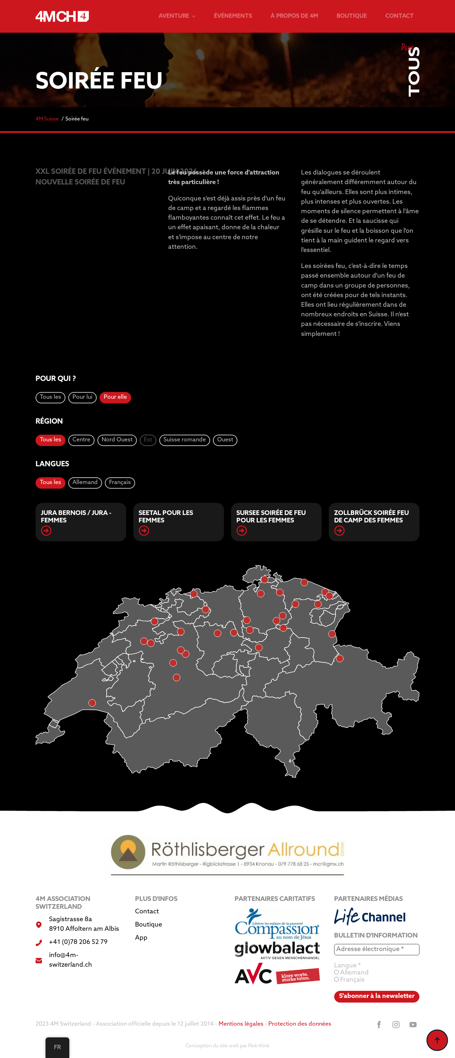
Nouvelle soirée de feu (80, 182)
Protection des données (299, 1024)
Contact (399, 16)
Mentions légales (241, 1024)
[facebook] (379, 1024)
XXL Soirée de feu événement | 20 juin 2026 (95, 172)
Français (352, 980)
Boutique (352, 16)
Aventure (174, 16)
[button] (50, 397)
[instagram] (396, 1024)
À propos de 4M (294, 16)
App (141, 938)
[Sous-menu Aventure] (195, 16)
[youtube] (413, 1024)
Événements (233, 16)
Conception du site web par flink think (227, 1046)
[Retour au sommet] (437, 1040)
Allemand (354, 973)
